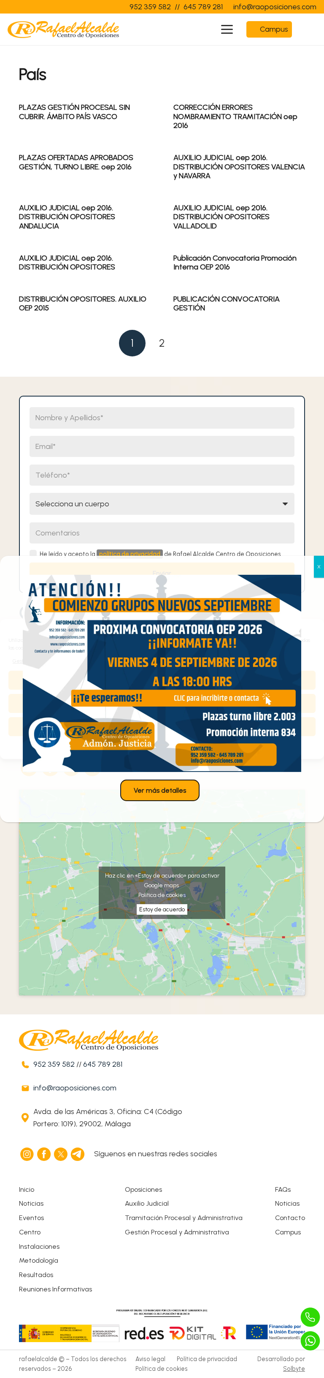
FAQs (283, 1189)
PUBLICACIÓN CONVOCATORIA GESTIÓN (226, 303)
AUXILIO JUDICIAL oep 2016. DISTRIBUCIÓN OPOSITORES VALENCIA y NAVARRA (239, 166)
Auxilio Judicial (147, 1203)
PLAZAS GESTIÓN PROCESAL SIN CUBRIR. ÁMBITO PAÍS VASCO (74, 112)
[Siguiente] (191, 343)
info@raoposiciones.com (74, 1088)
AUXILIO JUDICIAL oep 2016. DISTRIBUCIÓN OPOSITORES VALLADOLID (221, 217)
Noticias (31, 1203)
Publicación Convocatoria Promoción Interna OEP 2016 (235, 262)
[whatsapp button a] (310, 1341)
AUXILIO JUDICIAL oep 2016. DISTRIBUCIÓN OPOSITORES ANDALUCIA (67, 217)
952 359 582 (54, 1064)
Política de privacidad (207, 1359)
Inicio (26, 1189)
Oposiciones (143, 1189)
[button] (227, 29)
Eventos (31, 1218)
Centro (29, 1232)
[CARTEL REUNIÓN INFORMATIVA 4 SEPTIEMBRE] (162, 673)
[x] (61, 1154)
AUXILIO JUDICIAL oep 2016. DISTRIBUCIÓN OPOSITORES (67, 262)
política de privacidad (129, 554)
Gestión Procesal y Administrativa (177, 1232)
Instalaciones (39, 1246)
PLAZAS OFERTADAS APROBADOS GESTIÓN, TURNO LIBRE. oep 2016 (76, 162)
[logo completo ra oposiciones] (63, 29)
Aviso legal (150, 1359)
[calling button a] (310, 1317)
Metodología (38, 1260)
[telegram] (78, 1154)
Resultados (36, 1275)
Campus (288, 1232)
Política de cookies (162, 895)
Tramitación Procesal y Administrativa (184, 1218)
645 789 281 (102, 1064)
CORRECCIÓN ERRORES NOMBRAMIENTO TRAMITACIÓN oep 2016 (235, 116)
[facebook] (44, 1154)
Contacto (290, 1218)
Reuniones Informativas (55, 1289)
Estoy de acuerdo (162, 909)
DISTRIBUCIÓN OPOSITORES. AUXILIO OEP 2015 (82, 303)
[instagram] (27, 1154)
